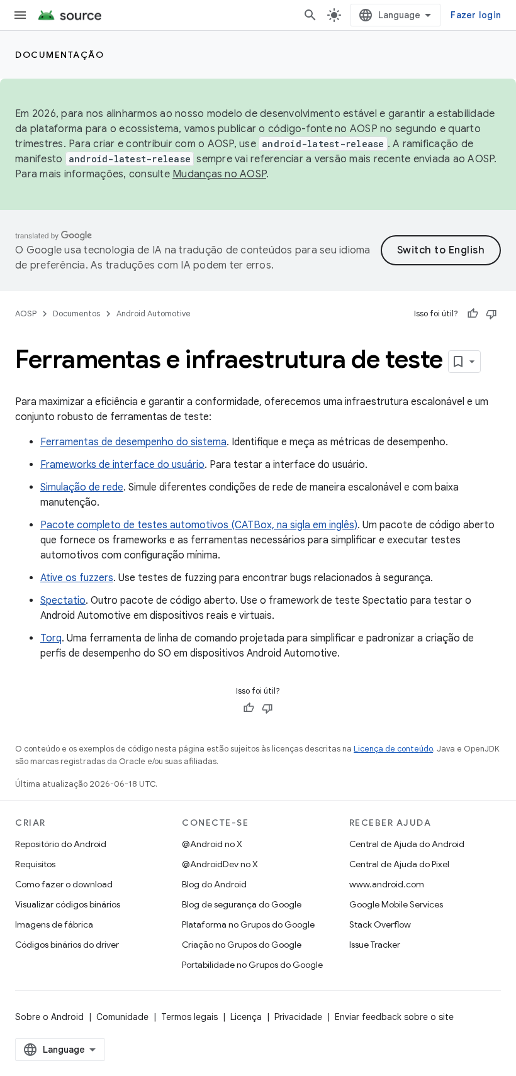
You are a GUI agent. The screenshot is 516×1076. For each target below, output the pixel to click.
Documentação (59, 54)
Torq (51, 638)
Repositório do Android (60, 844)
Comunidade (122, 1017)
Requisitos (35, 864)
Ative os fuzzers (76, 578)
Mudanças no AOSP (219, 174)
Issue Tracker (374, 944)
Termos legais (189, 1017)
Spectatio (63, 600)
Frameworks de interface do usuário (122, 464)
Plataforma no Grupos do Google (248, 924)
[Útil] (472, 313)
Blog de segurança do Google (241, 904)
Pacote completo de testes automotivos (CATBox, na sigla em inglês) (198, 525)
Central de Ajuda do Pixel (399, 864)
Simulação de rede (81, 487)
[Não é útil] (491, 313)
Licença (246, 1017)
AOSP (25, 313)
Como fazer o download (64, 884)
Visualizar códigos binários (67, 904)
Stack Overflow (380, 924)
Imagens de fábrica (54, 924)
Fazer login (476, 15)
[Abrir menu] (20, 15)
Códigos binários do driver (67, 944)
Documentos (76, 313)
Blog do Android (214, 884)
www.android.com (386, 884)
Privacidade (298, 1017)
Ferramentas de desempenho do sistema (133, 442)
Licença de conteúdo (393, 748)
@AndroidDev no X (220, 864)
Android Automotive (153, 313)
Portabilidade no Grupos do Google (252, 964)
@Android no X (212, 844)
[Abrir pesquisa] (310, 15)
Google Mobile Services (396, 904)
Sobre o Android (49, 1017)
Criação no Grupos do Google (241, 944)
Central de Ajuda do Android (406, 844)
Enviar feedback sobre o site (394, 1017)
